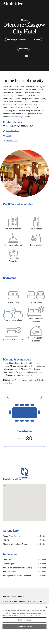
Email (8, 136)
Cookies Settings (24, 620)
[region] (24, 617)
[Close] (46, 607)
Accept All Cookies (24, 626)
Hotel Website (12, 140)
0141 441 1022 (12, 131)
